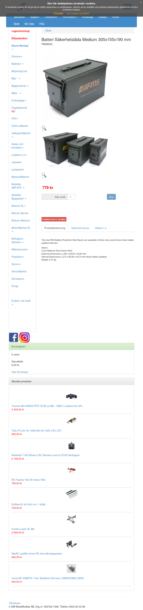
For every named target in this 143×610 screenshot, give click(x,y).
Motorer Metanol (21, 220)
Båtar (16, 93)
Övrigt (15, 286)
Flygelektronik (19, 109)
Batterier (17, 63)
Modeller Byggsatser (18, 196)
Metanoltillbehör (20, 176)
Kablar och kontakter (17, 145)
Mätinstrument (19, 249)
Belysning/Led (19, 71)
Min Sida (29, 23)
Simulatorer (18, 278)
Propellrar (17, 256)
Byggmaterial (19, 85)
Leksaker (17, 162)
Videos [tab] (100, 228)
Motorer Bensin (20, 213)
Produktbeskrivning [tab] (54, 228)
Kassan (103, 16)
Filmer (115, 16)
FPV (14, 118)
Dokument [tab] (80, 228)
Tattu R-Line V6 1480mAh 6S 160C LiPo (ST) (37, 430)
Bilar (15, 78)
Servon (15, 264)
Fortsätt (58, 13)
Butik (16, 23)
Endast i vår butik (21, 300)
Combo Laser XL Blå (23, 529)
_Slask (47, 30)
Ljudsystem (18, 169)
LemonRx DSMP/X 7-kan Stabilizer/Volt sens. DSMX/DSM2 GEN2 (48, 578)
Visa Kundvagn (20, 372)
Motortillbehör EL (21, 227)
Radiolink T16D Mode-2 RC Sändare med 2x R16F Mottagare (46, 455)
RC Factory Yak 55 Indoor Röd (28, 479)
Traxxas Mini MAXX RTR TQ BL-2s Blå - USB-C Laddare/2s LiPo (47, 406)
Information (69, 16)
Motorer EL (18, 205)
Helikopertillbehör (21, 133)
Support (34, 16)
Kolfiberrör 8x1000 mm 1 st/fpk (29, 504)
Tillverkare (50, 16)
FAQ (41, 23)
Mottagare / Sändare (18, 240)
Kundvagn (87, 16)
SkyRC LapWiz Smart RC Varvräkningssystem (37, 553)
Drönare (16, 56)
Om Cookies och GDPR (78, 13)
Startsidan (19, 16)
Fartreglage (18, 100)
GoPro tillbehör (20, 126)
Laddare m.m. (19, 155)
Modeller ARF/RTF (17, 185)
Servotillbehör (19, 271)
